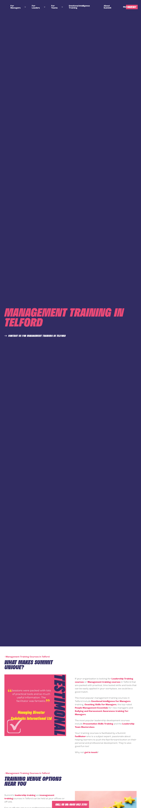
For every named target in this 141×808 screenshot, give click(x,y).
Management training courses (104, 682)
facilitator (80, 736)
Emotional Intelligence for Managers (111, 701)
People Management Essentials (91, 708)
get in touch (90, 752)
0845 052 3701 (78, 804)
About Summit (107, 7)
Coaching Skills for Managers (100, 705)
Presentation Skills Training (98, 724)
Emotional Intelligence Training (79, 7)
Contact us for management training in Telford (37, 336)
